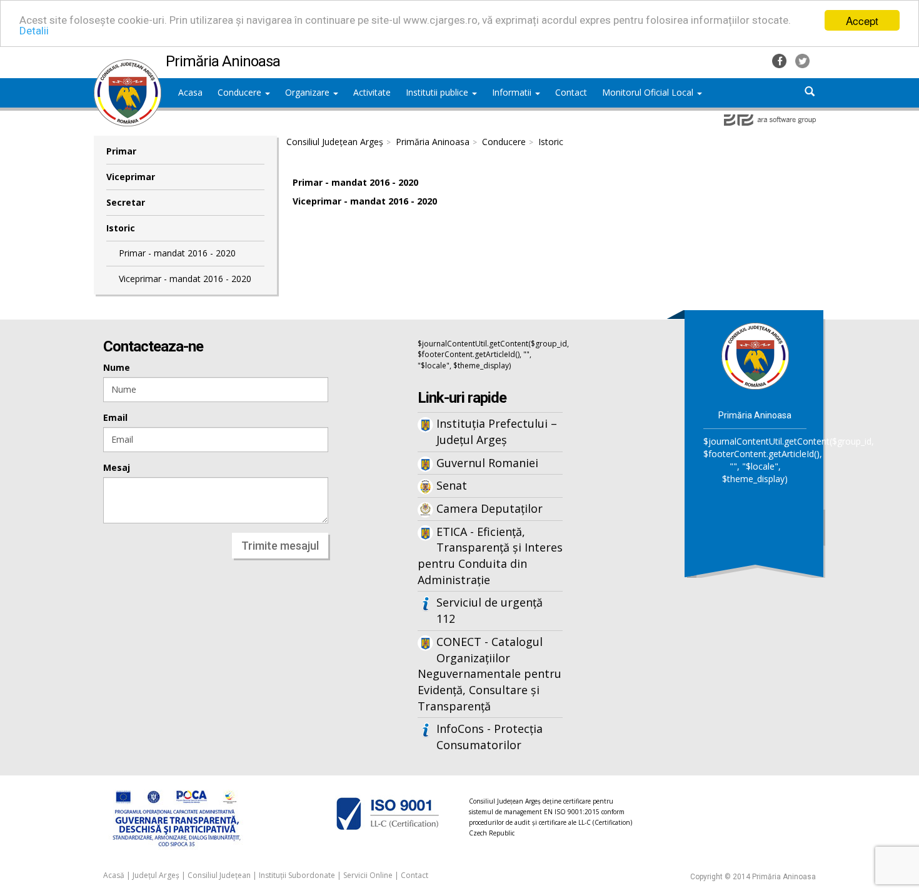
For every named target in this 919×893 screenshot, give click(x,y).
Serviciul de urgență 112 (489, 610)
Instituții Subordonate (297, 875)
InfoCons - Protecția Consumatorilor (489, 736)
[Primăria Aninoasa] (127, 65)
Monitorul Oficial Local (649, 92)
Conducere (241, 92)
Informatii (513, 92)
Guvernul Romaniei (487, 462)
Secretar (125, 202)
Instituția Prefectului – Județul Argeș (496, 431)
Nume (116, 367)
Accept (862, 20)
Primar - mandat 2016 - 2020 (177, 253)
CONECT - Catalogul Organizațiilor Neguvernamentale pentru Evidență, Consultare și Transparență (489, 674)
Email (115, 417)
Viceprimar (130, 177)
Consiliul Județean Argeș (334, 142)
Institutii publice (438, 92)
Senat (451, 485)
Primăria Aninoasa (433, 142)
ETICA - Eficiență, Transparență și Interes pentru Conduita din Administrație (490, 555)
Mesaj (116, 467)
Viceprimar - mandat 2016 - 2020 (185, 279)
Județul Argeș (156, 875)
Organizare (308, 92)
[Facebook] (780, 60)
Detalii (34, 31)
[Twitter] (802, 60)
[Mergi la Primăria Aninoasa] (755, 355)
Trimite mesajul (280, 545)
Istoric (120, 228)
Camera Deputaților (489, 508)
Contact (414, 875)
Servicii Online (368, 875)
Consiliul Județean (219, 875)
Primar (121, 151)
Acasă (113, 875)
